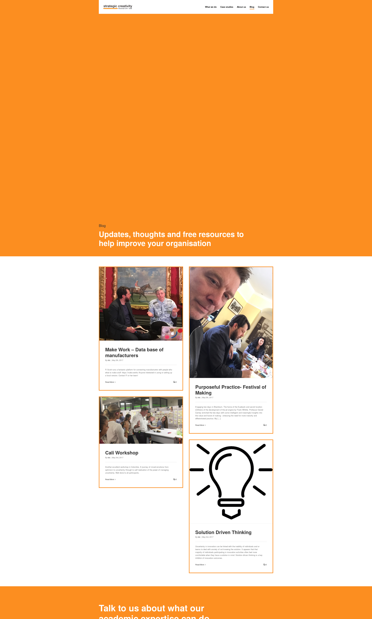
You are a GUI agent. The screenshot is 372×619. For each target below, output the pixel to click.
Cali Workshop (121, 452)
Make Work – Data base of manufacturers (134, 352)
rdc (109, 360)
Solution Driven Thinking (223, 532)
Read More (109, 382)
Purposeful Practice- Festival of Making (230, 389)
